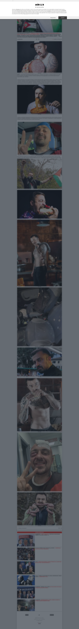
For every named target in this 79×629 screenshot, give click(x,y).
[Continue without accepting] (13, 1)
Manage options (53, 17)
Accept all (62, 17)
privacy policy (26, 13)
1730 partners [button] (18, 9)
